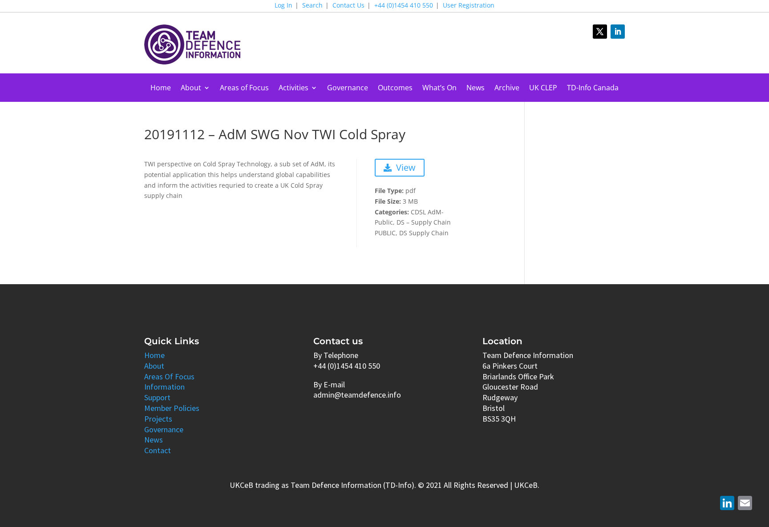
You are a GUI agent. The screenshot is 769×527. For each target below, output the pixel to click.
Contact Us (348, 5)
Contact (157, 450)
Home (160, 88)
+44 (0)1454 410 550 (403, 5)
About (191, 88)
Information (164, 387)
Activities (293, 88)
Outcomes (395, 88)
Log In (283, 5)
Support (157, 397)
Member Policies (171, 408)
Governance (347, 88)
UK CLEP (543, 88)
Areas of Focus (244, 88)
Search (312, 5)
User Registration (468, 5)
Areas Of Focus (169, 376)
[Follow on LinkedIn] (618, 31)
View (406, 167)
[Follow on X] (600, 31)
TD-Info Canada (593, 88)
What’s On (439, 88)
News (475, 88)
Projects (158, 419)
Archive (506, 88)
